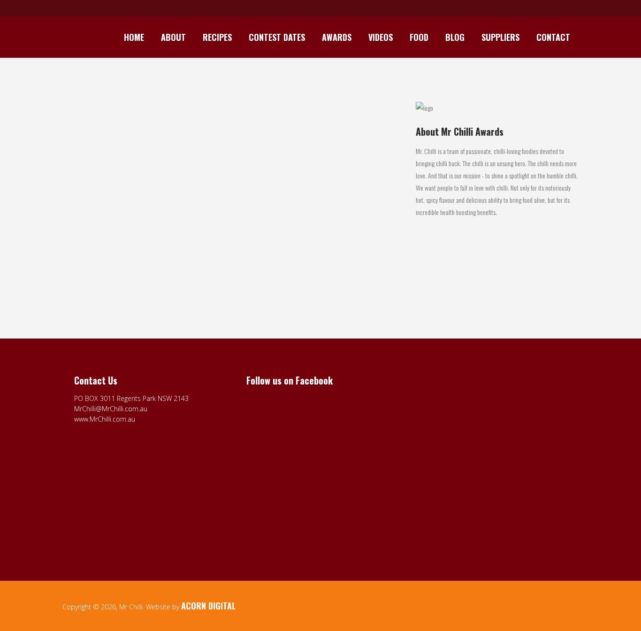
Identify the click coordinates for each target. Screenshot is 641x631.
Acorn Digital (208, 606)
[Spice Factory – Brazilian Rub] (142, 155)
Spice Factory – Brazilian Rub (111, 214)
